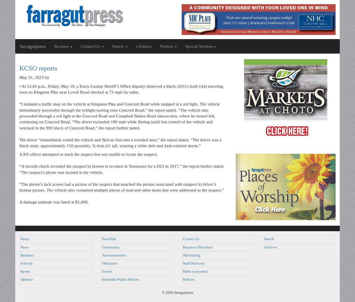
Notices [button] (167, 46)
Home (25, 239)
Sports (25, 271)
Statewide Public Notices (120, 279)
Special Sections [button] (199, 46)
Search (269, 239)
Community (111, 247)
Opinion (27, 279)
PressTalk (109, 239)
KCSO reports (38, 68)
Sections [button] (62, 46)
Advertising (192, 255)
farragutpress (33, 46)
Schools (26, 263)
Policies (189, 279)
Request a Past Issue (198, 247)
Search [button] (118, 46)
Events (107, 271)
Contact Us (191, 239)
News (25, 247)
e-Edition (144, 46)
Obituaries (109, 263)
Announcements (114, 255)
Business (27, 255)
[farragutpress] (96, 15)
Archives (270, 247)
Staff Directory (194, 263)
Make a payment (195, 271)
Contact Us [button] (91, 46)
